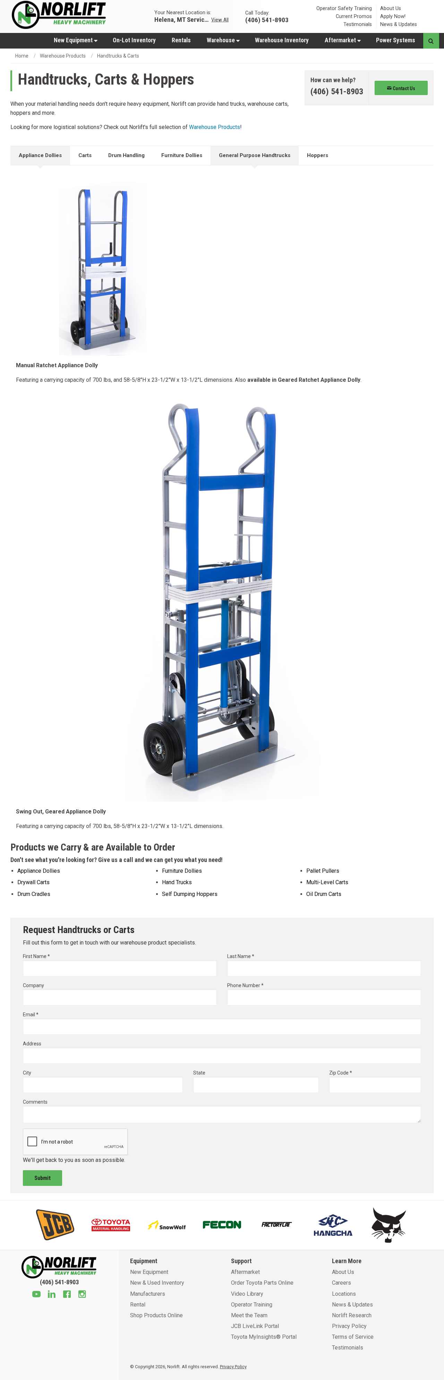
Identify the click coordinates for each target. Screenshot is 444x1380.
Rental (137, 1304)
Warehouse (221, 40)
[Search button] (431, 41)
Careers (341, 1282)
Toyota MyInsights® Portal (264, 1337)
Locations (344, 1294)
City (27, 1073)
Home (21, 56)
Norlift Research (352, 1315)
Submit (42, 1178)
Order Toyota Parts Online (262, 1282)
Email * (31, 1014)
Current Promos (354, 16)
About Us (390, 8)
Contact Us (403, 88)
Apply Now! (392, 16)
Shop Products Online (156, 1315)
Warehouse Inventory (282, 40)
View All (220, 19)
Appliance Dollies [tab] (40, 155)
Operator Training (251, 1304)
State (199, 1073)
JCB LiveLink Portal (255, 1326)
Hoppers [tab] (317, 155)
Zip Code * (340, 1073)
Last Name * (240, 956)
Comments (35, 1102)
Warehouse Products (63, 56)
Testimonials (357, 24)
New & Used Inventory (157, 1282)
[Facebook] (67, 1295)
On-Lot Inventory (134, 40)
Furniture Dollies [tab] (181, 155)
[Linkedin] (52, 1295)
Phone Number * (245, 985)
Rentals (181, 40)
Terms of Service (353, 1337)
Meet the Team (249, 1315)
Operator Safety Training (344, 8)
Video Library (247, 1294)
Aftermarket (341, 40)
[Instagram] (82, 1295)
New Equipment (74, 40)
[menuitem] (75, 40)
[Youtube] (36, 1295)
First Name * (36, 956)
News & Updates (398, 24)
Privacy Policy (349, 1326)
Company (33, 985)
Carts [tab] (85, 155)
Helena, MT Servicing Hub (182, 19)
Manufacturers (147, 1294)
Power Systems (395, 40)
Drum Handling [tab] (126, 155)
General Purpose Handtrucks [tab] (254, 155)
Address (32, 1043)
